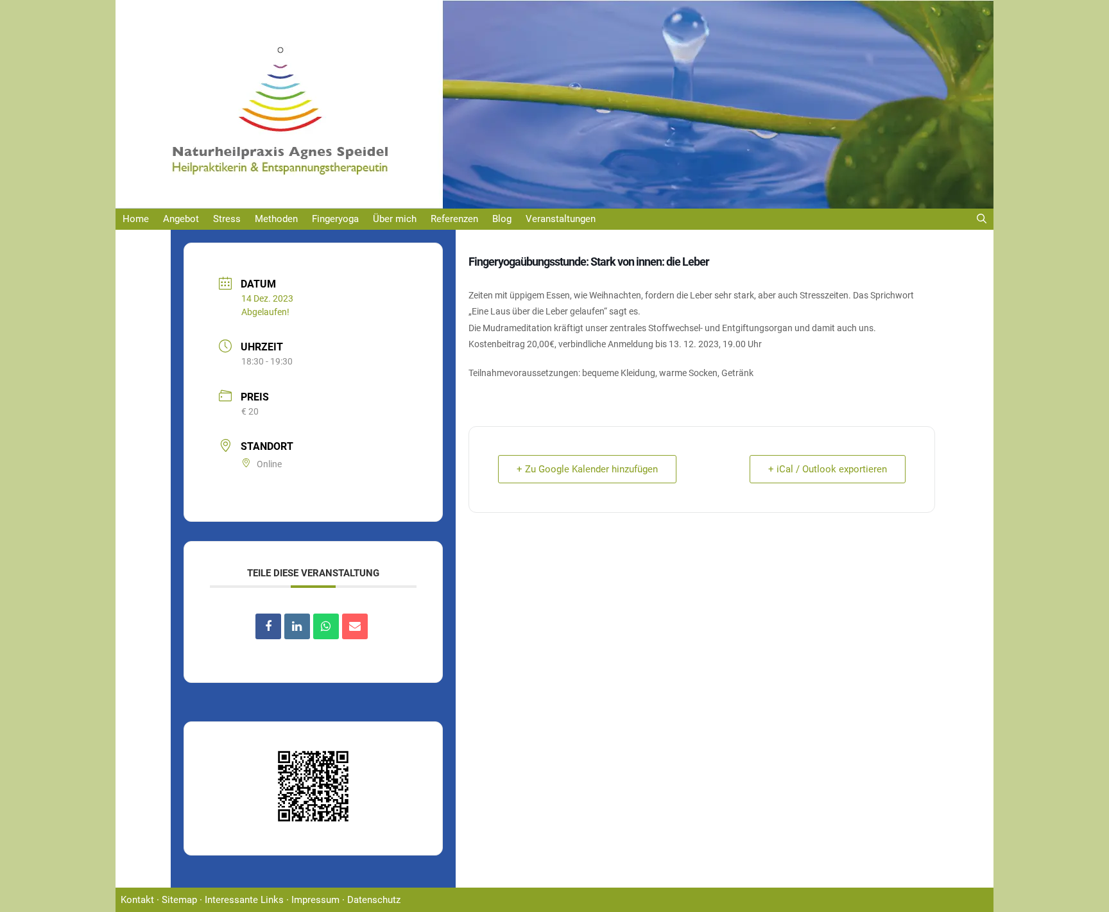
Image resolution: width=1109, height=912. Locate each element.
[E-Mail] (355, 626)
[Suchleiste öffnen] (981, 219)
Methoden (276, 219)
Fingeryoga (335, 219)
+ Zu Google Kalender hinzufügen (587, 469)
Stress (227, 219)
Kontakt (137, 900)
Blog (502, 219)
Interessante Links (244, 900)
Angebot (181, 219)
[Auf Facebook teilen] (268, 626)
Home (136, 219)
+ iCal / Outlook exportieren (827, 469)
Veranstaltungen (561, 219)
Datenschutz (373, 900)
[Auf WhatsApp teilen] (326, 626)
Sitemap (179, 900)
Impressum (315, 900)
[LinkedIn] (297, 626)
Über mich (395, 219)
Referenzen (454, 219)
